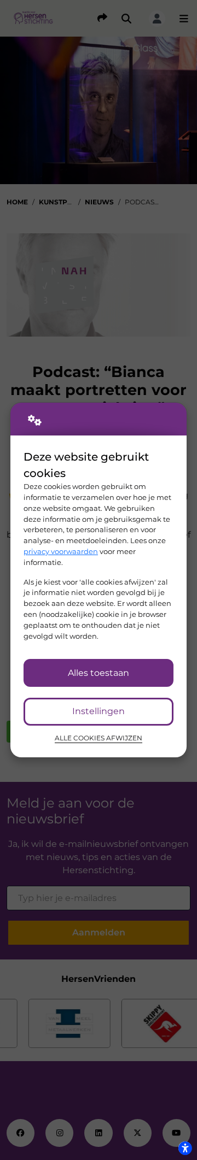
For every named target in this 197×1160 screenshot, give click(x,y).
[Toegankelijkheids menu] (185, 1148)
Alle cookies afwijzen (98, 738)
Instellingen (98, 711)
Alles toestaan (98, 673)
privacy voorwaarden (61, 551)
